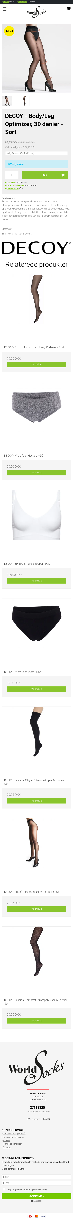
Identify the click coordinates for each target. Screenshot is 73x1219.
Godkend (36, 1196)
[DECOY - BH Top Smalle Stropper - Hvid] (36, 525)
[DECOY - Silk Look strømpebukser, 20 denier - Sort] (36, 308)
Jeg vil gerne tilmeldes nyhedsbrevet (32, 1189)
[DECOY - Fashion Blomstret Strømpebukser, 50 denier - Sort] (36, 961)
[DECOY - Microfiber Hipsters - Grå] (36, 416)
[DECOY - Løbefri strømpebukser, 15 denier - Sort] (36, 853)
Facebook (37, 1201)
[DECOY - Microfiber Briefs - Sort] (36, 633)
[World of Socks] (36, 11)
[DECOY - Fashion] (36, 741)
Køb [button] (44, 175)
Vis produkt (36, 364)
